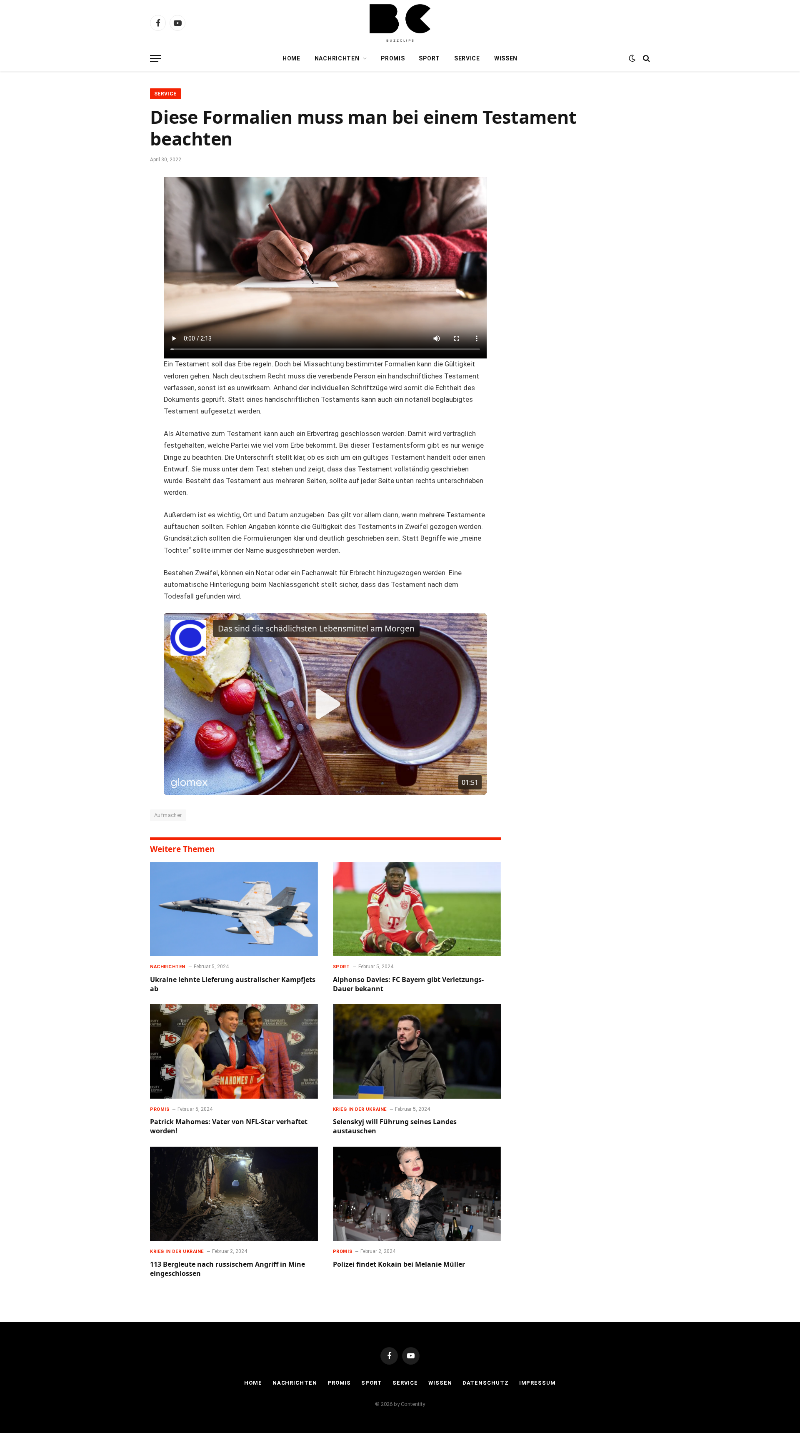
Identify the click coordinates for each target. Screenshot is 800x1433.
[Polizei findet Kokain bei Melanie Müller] (417, 1194)
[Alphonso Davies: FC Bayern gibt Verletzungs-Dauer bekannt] (417, 909)
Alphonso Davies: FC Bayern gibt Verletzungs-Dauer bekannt (408, 984)
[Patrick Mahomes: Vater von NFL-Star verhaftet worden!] (234, 1051)
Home (291, 58)
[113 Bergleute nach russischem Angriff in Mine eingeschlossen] (234, 1194)
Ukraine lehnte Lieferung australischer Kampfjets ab (232, 984)
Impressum (537, 1383)
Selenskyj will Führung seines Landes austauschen (395, 1126)
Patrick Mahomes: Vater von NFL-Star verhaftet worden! (229, 1126)
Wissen (506, 58)
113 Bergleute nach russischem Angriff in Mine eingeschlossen (227, 1269)
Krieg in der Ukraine (360, 1109)
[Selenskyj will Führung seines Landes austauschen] (417, 1051)
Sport (429, 58)
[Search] (645, 58)
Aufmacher (168, 815)
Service (467, 58)
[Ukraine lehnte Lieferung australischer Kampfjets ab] (234, 909)
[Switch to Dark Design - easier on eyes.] (632, 58)
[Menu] (155, 58)
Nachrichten (337, 58)
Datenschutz (485, 1383)
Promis (393, 58)
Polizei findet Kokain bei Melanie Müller (399, 1264)
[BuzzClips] (400, 23)
